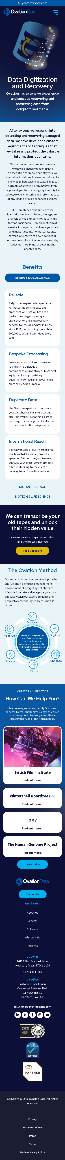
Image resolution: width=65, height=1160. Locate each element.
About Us (32, 912)
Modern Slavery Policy (32, 1152)
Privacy (32, 1119)
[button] (56, 12)
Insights (32, 945)
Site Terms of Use (32, 1127)
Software (32, 929)
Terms (32, 1144)
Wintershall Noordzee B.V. (32, 796)
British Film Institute (32, 772)
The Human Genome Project (32, 844)
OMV (33, 820)
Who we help (32, 937)
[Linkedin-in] (17, 1015)
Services (33, 921)
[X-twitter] (25, 1015)
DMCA (32, 1135)
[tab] (32, 278)
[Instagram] (40, 1015)
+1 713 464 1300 (32, 972)
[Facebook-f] (32, 1015)
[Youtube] (47, 1015)
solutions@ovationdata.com (32, 1006)
